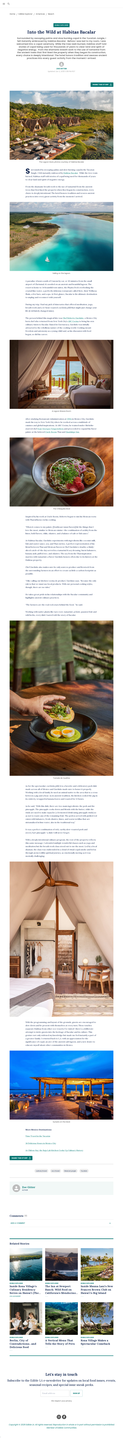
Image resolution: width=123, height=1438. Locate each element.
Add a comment (18, 1223)
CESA (69, 419)
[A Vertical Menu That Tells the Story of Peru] (61, 1318)
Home (12, 14)
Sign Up (76, 1393)
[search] (8, 3)
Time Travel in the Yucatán (37, 1136)
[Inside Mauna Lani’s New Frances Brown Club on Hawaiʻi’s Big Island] (97, 1264)
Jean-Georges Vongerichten (50, 429)
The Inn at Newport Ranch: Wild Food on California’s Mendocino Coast (60, 1290)
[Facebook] (64, 1417)
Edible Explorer (25, 14)
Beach (51, 14)
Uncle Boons (51, 432)
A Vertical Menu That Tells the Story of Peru (60, 1342)
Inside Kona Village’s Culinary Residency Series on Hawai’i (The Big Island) (24, 1290)
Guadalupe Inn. (73, 432)
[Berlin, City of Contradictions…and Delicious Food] (26, 1318)
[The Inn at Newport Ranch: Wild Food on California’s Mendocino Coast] (61, 1264)
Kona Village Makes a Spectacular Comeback (95, 1342)
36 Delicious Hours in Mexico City (40, 1143)
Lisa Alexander (15, 1296)
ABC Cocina (73, 321)
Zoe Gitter (61, 68)
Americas (40, 14)
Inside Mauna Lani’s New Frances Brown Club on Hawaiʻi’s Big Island (97, 1290)
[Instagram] (59, 1417)
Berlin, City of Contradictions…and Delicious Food (23, 1344)
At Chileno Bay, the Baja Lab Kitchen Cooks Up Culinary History (54, 1150)
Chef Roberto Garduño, (73, 318)
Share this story (100, 84)
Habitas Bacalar (70, 173)
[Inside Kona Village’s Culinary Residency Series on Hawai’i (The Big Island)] (26, 1264)
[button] (61, 1223)
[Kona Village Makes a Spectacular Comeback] (97, 1318)
